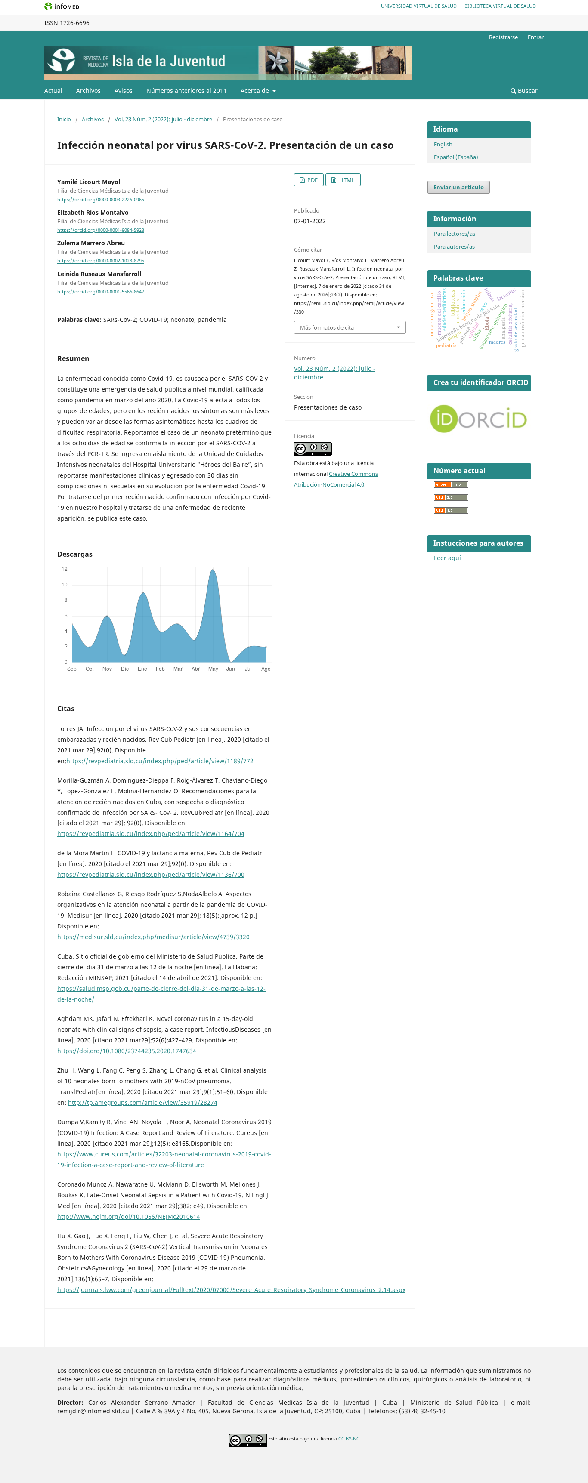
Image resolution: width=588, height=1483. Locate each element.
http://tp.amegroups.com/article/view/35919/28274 (142, 1102)
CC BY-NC (348, 1439)
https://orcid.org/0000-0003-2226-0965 (100, 200)
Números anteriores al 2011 (186, 90)
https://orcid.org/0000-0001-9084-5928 (100, 230)
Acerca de (256, 90)
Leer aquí (447, 558)
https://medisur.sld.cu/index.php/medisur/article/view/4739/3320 (153, 937)
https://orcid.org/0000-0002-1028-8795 (100, 261)
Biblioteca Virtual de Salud (500, 6)
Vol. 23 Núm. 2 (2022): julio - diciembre (163, 119)
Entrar (536, 37)
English (443, 144)
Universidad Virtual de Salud (419, 6)
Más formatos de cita (327, 327)
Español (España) (456, 157)
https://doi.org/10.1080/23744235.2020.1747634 (126, 1051)
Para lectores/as (454, 233)
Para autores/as (454, 246)
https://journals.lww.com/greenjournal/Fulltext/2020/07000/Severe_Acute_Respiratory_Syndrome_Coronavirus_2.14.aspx (231, 1290)
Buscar (527, 90)
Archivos (88, 90)
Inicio (64, 119)
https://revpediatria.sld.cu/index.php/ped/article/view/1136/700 (150, 874)
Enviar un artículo (458, 187)
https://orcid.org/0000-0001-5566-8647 (100, 292)
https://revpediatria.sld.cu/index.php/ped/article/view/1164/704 (150, 833)
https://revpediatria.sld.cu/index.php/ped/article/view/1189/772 (160, 761)
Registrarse (503, 37)
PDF (312, 180)
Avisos (124, 90)
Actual (53, 90)
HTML (346, 180)
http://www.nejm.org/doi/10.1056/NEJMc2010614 (128, 1216)
